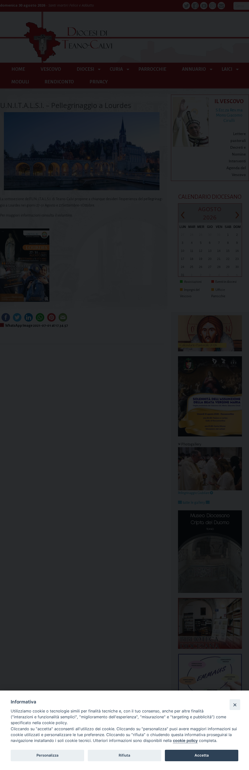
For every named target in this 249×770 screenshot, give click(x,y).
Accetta (202, 755)
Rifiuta (124, 755)
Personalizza (47, 755)
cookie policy (185, 740)
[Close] (235, 704)
